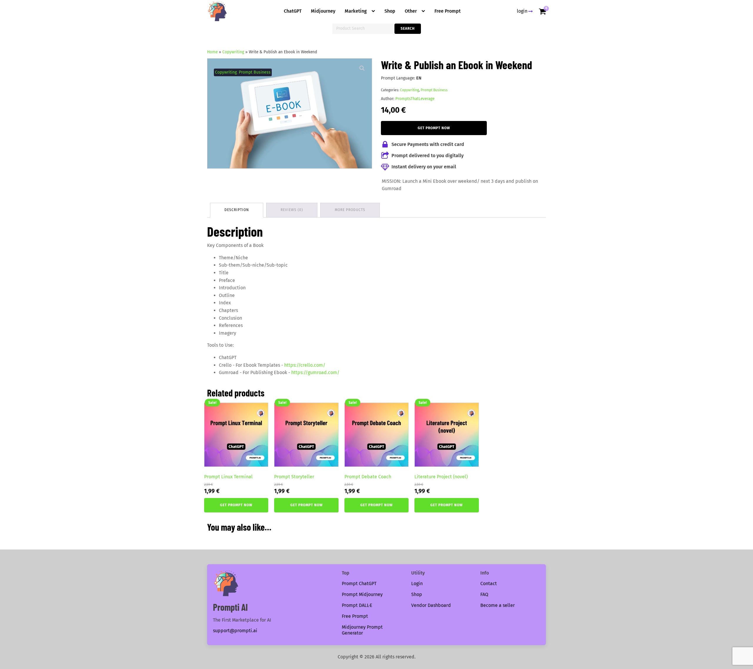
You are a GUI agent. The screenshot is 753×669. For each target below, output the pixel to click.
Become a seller (497, 605)
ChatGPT (292, 11)
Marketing (356, 11)
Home (212, 51)
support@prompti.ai (235, 630)
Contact (488, 583)
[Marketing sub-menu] (374, 11)
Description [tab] (236, 210)
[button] (362, 68)
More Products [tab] (350, 210)
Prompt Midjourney (362, 594)
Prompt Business (255, 72)
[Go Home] (217, 11)
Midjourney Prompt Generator (362, 630)
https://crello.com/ (304, 365)
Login (417, 583)
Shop (389, 11)
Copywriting (233, 51)
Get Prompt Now (434, 128)
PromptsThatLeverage (414, 98)
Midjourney (323, 11)
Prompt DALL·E (357, 605)
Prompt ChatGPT (359, 583)
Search (408, 28)
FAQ (484, 594)
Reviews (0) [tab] (292, 210)
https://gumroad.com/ (315, 372)
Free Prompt (447, 11)
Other (411, 11)
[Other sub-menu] (424, 11)
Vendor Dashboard (431, 605)
